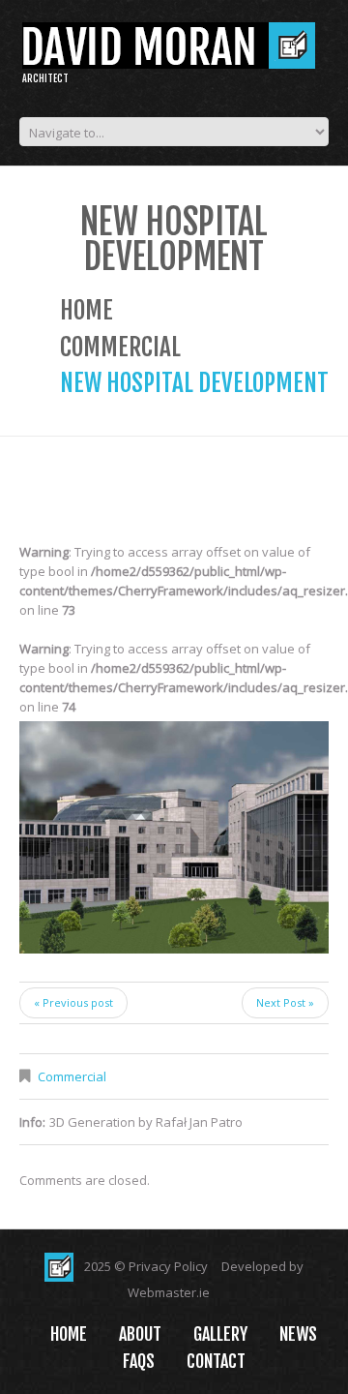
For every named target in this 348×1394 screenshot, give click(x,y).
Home (86, 310)
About (140, 1334)
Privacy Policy (168, 1266)
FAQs (139, 1361)
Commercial (120, 347)
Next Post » (285, 1002)
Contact (216, 1361)
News (298, 1334)
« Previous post (73, 1002)
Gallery (220, 1334)
